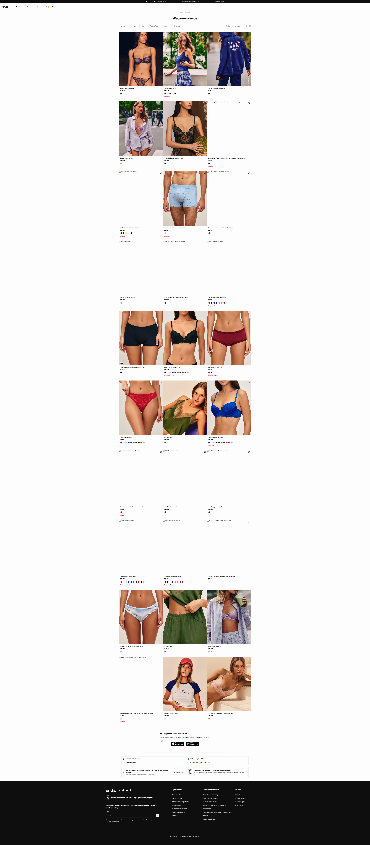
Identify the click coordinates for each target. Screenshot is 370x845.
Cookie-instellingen (209, 819)
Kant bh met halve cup (214, 646)
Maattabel (174, 815)
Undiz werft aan (239, 805)
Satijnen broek (168, 646)
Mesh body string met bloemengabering (176, 297)
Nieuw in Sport (219, 2)
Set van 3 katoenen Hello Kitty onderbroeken (221, 576)
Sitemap (205, 815)
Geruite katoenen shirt (126, 158)
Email (107, 811)
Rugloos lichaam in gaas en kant (173, 158)
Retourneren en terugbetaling (180, 802)
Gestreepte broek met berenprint (130, 228)
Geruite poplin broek (170, 88)
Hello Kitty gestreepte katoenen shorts (219, 507)
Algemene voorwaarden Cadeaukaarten (214, 805)
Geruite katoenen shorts (127, 297)
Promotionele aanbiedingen (211, 795)
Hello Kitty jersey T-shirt (171, 713)
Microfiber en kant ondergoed (217, 297)
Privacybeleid (207, 808)
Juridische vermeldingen (210, 798)
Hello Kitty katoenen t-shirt (172, 507)
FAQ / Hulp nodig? (177, 798)
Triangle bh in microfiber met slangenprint (220, 713)
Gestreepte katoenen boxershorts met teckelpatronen (136, 713)
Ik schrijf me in (178, 772)
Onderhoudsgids (240, 802)
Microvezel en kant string (215, 367)
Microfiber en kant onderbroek (173, 576)
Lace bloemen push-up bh (128, 576)
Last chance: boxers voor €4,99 (191, 2)
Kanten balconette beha (127, 88)
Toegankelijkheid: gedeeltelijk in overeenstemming (217, 812)
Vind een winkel (176, 795)
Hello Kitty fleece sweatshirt (216, 88)
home (181, 12)
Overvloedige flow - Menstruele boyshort (132, 367)
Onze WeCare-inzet (240, 798)
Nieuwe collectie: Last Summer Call (156, 2)
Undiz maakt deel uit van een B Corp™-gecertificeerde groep (212, 770)
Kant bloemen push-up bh (172, 367)
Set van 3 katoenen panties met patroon (132, 646)
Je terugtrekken (176, 805)
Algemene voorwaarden (210, 802)
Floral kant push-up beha (215, 437)
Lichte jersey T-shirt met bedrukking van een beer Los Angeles (226, 158)
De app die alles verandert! (179, 808)
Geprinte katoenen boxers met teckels (175, 228)
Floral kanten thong (126, 437)
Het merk (237, 795)
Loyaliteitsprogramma (178, 812)
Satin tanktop (168, 437)
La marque (187, 12)
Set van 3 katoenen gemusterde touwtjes (220, 228)
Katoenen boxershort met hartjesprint (131, 507)
